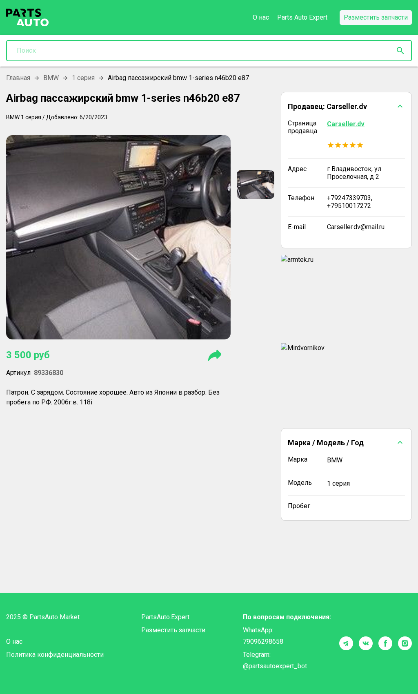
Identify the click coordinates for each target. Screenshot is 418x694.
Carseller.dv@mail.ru (356, 227)
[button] (346, 106)
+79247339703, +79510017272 (349, 202)
